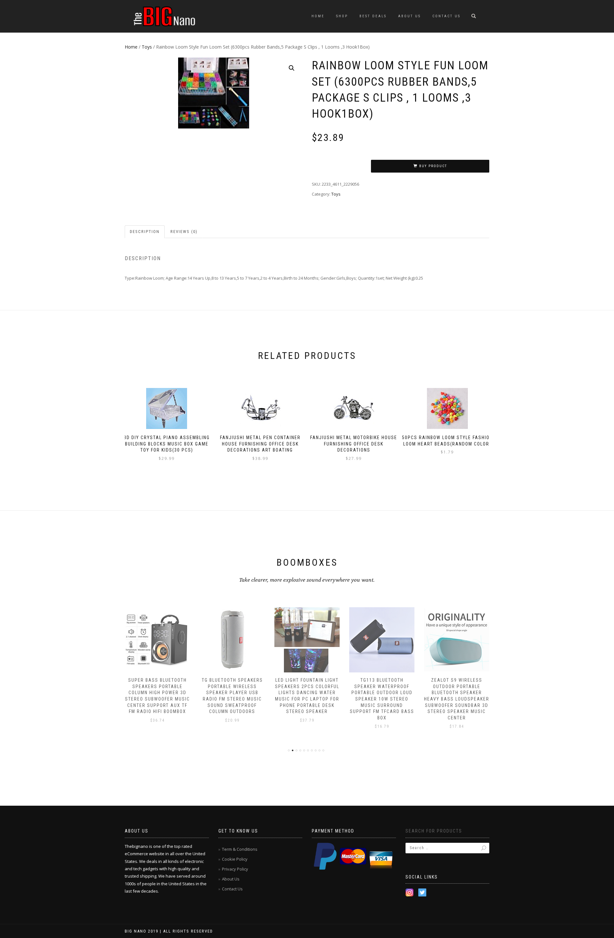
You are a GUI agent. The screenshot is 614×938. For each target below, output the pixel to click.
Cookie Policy (235, 859)
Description (145, 231)
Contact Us (446, 16)
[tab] (145, 231)
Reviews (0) (184, 231)
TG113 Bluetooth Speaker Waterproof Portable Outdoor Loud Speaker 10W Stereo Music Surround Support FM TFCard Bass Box (382, 699)
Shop (342, 16)
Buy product (433, 166)
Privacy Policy (235, 869)
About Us (409, 16)
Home (318, 16)
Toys (147, 47)
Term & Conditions (239, 849)
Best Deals (373, 16)
